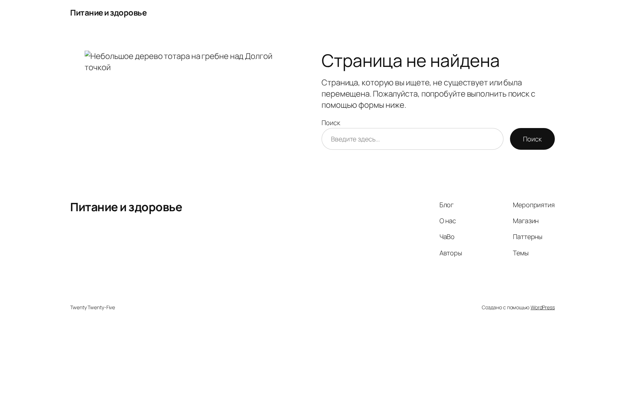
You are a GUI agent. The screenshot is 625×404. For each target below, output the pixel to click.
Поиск (331, 122)
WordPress (543, 307)
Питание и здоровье (108, 12)
